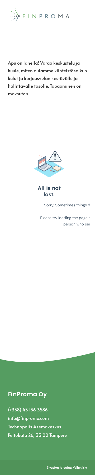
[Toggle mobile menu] (85, 17)
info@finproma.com (28, 418)
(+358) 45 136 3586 (28, 409)
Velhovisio (80, 467)
